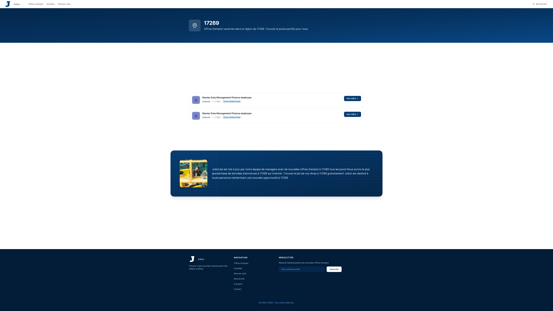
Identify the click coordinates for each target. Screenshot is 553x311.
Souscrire (334, 269)
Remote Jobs (240, 273)
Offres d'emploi (241, 263)
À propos (238, 284)
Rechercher (239, 278)
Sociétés (238, 268)
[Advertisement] (276, 64)
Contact (237, 289)
